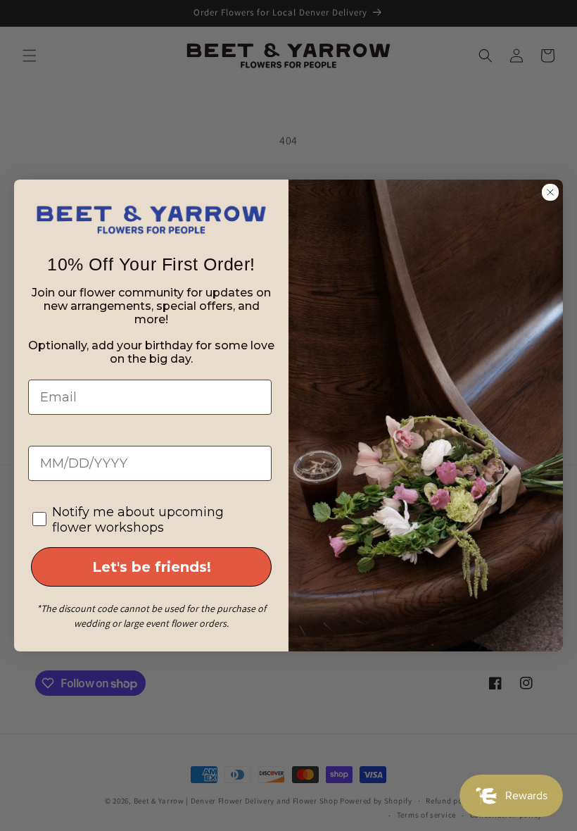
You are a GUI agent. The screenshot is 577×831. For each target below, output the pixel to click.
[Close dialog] (550, 192)
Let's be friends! (151, 566)
